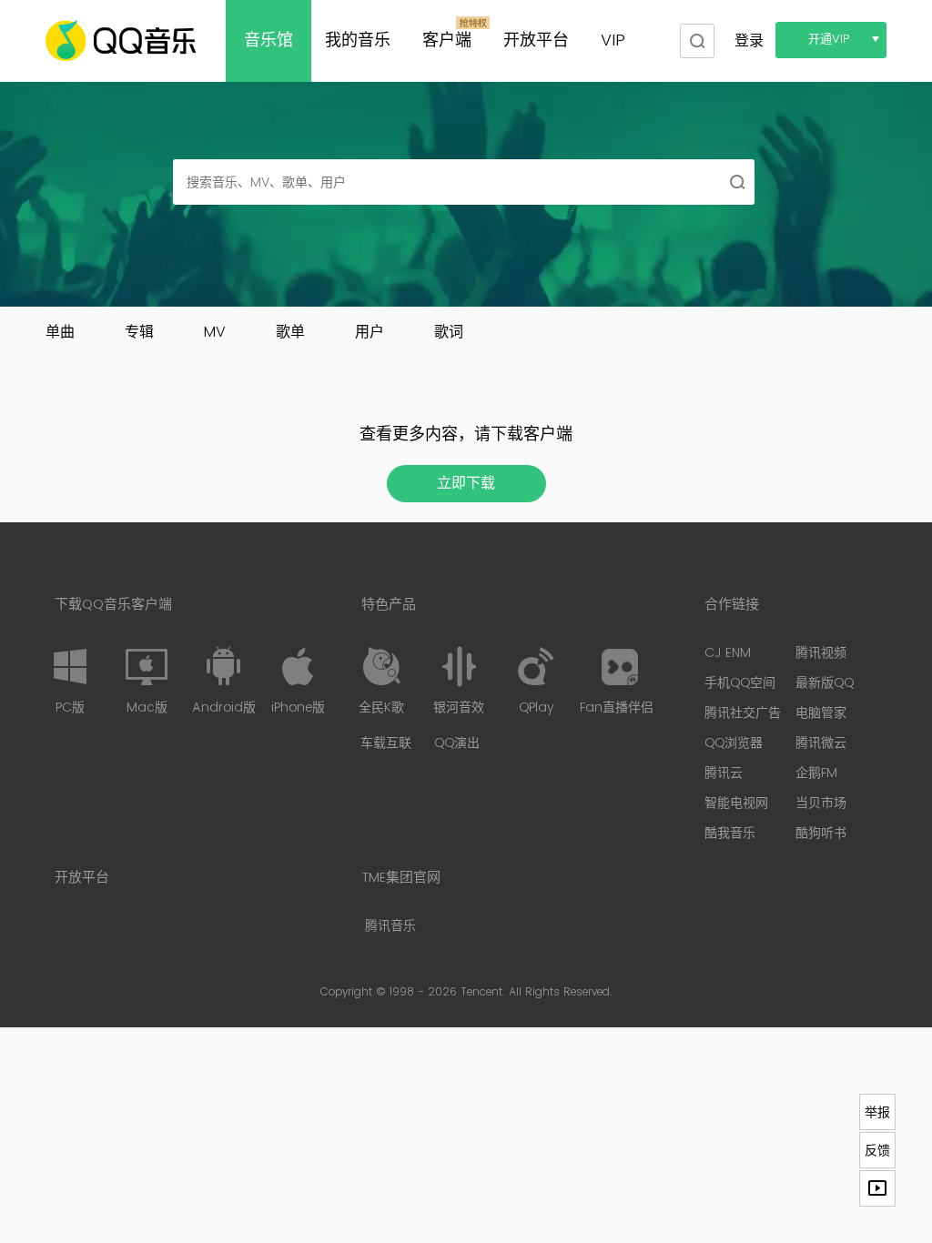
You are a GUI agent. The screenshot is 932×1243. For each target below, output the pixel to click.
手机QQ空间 (739, 682)
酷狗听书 (820, 833)
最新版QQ (824, 682)
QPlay (536, 707)
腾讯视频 (820, 652)
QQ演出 (457, 743)
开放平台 (536, 40)
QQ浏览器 (733, 743)
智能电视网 (736, 803)
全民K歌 (381, 707)
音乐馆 (268, 40)
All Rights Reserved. (561, 992)
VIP (613, 40)
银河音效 (458, 707)
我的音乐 (357, 40)
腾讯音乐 (390, 925)
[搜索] (696, 40)
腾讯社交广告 (742, 712)
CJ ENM (727, 652)
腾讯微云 (820, 743)
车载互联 (385, 743)
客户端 (446, 40)
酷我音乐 (729, 833)
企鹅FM (816, 773)
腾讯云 (723, 773)
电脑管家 (820, 712)
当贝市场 (820, 803)
